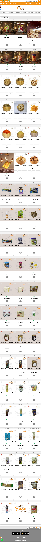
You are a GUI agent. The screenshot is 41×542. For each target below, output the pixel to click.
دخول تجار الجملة (30, 12)
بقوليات (10, 3)
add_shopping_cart (34, 45)
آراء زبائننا (24, 12)
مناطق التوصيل (18, 12)
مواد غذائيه (14, 3)
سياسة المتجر (11, 12)
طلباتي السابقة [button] (37, 12)
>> (27, 527)
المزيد (20, 525)
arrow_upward (1, 537)
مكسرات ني (25, 3)
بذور (6, 3)
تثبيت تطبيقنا (5, 12)
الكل (36, 3)
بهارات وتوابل (20, 3)
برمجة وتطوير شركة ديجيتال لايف (20, 540)
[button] (7, 1)
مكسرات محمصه (31, 3)
